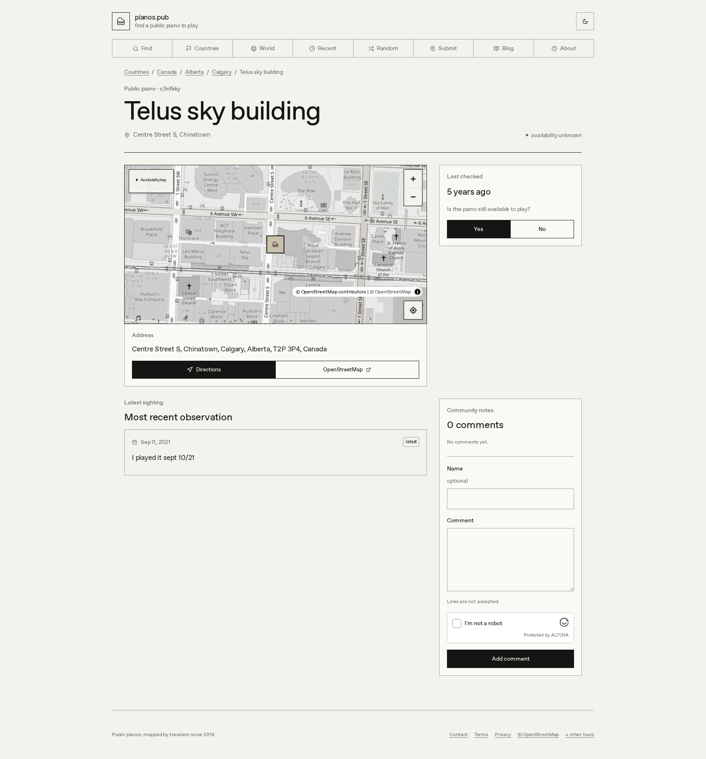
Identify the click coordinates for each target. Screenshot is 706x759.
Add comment (511, 658)
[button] (275, 244)
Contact (458, 734)
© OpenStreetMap (390, 292)
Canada (167, 72)
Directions (208, 369)
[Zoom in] (413, 179)
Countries (136, 72)
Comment (460, 520)
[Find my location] (413, 310)
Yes (478, 229)
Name (457, 474)
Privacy (503, 734)
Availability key (153, 179)
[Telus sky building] (275, 244)
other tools (582, 734)
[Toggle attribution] (417, 292)
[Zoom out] (413, 197)
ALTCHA (560, 635)
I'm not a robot (483, 623)
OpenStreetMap (343, 369)
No (542, 229)
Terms (481, 734)
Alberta (194, 72)
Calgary (222, 72)
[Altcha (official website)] (564, 624)
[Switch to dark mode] (585, 21)
